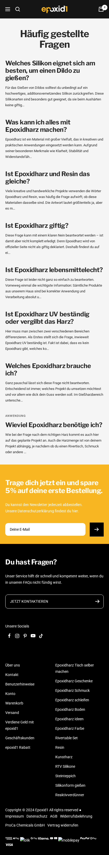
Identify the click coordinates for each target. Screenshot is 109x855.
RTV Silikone (65, 766)
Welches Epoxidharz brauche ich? (48, 369)
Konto (10, 694)
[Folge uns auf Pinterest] (25, 636)
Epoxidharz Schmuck (72, 690)
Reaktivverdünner (69, 795)
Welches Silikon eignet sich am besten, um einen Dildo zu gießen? (50, 70)
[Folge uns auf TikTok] (41, 636)
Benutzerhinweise (19, 684)
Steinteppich (65, 776)
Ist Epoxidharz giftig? (36, 225)
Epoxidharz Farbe (69, 728)
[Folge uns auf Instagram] (17, 636)
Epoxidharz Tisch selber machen (74, 668)
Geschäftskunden (19, 738)
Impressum (14, 816)
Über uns (12, 665)
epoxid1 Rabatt (17, 747)
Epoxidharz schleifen (72, 700)
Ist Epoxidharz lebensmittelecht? (54, 270)
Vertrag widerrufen (62, 825)
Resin (59, 747)
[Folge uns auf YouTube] (33, 636)
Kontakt (12, 675)
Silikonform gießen (70, 785)
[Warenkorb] (101, 9)
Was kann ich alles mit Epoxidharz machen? (37, 125)
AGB (53, 816)
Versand (12, 713)
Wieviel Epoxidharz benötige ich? (53, 425)
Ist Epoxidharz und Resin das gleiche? (47, 177)
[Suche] (17, 9)
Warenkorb (14, 703)
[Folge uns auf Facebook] (9, 636)
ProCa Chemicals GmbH (25, 825)
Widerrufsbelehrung (76, 816)
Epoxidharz (13, 139)
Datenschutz (36, 816)
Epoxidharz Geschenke (74, 681)
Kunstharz (63, 757)
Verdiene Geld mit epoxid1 (19, 725)
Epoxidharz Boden (70, 709)
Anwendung (15, 416)
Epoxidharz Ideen (69, 719)
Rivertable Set (66, 738)
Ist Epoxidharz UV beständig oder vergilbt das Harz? (47, 317)
